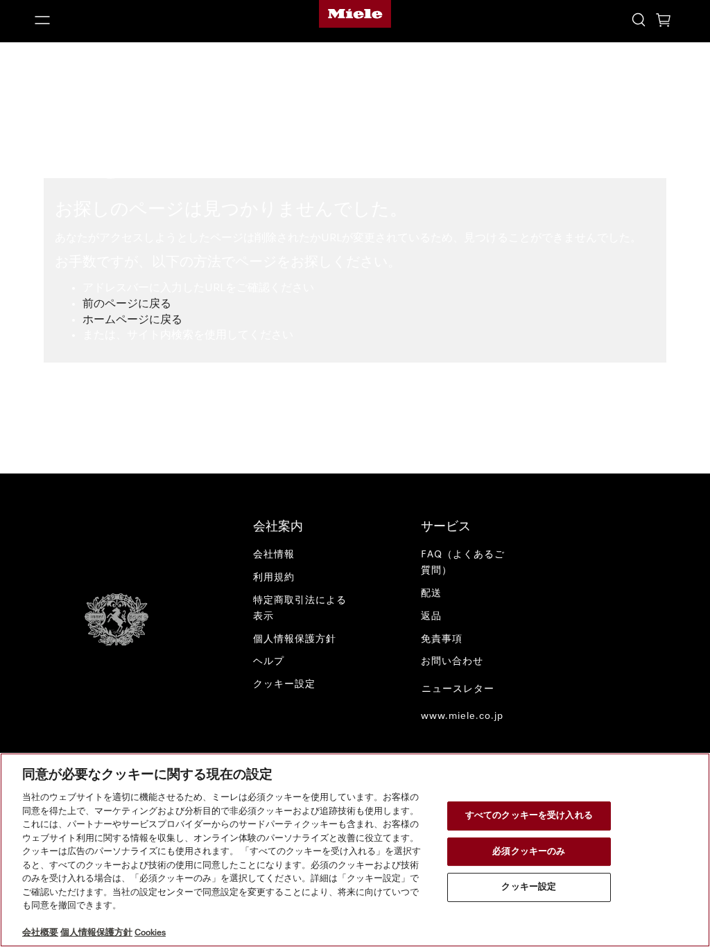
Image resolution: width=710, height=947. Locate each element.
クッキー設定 (528, 887)
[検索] (638, 19)
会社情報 (274, 554)
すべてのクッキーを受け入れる (529, 815)
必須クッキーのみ (528, 851)
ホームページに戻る (132, 320)
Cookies (150, 932)
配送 (431, 593)
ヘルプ (268, 661)
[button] (133, 20)
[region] (355, 850)
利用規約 (274, 577)
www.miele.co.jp (462, 716)
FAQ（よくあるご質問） (463, 562)
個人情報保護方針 (294, 639)
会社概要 (40, 932)
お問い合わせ (452, 661)
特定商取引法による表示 (300, 608)
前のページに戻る (127, 304)
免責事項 (441, 639)
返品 (431, 616)
